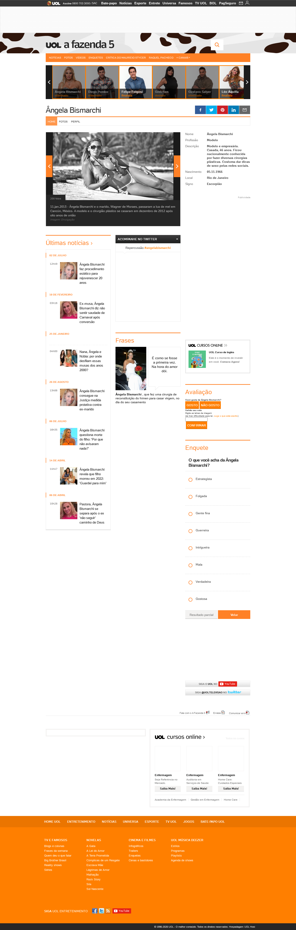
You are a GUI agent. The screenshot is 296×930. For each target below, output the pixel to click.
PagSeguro (227, 3)
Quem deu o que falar (57, 855)
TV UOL (201, 3)
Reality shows (53, 865)
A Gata (90, 846)
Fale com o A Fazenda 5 (192, 712)
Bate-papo (109, 3)
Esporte (140, 3)
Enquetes (96, 57)
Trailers (133, 851)
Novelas (93, 840)
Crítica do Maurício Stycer (126, 57)
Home (51, 121)
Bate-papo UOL (213, 822)
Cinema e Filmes (142, 840)
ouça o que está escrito (226, 415)
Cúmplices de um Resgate (103, 860)
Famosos (185, 3)
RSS (108, 911)
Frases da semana (56, 851)
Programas (178, 851)
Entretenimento (81, 822)
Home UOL (52, 822)
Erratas (217, 712)
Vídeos (81, 57)
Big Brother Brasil (55, 860)
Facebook (95, 911)
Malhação (92, 874)
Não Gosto (210, 405)
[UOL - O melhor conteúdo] (52, 4)
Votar (234, 615)
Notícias (125, 3)
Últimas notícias (67, 242)
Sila (88, 884)
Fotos (68, 57)
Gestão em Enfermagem (205, 799)
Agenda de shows (182, 860)
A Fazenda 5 (89, 44)
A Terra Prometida (97, 855)
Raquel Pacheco (161, 57)
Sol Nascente (94, 889)
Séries (48, 870)
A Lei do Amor (95, 851)
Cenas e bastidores (141, 860)
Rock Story (93, 879)
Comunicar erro (237, 713)
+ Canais (182, 57)
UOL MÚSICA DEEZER (187, 840)
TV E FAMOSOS (55, 840)
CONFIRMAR (196, 425)
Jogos (188, 822)
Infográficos (136, 846)
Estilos (175, 846)
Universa (169, 3)
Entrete (154, 3)
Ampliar (166, 137)
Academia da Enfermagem (170, 799)
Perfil (75, 121)
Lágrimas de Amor (97, 870)
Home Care (230, 799)
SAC (94, 3)
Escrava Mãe (94, 865)
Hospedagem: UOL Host (242, 926)
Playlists (176, 855)
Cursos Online (210, 346)
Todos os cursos (235, 738)
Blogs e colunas (54, 846)
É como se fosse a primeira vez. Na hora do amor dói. (164, 364)
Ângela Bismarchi (73, 110)
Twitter (102, 911)
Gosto (192, 405)
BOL (213, 3)
